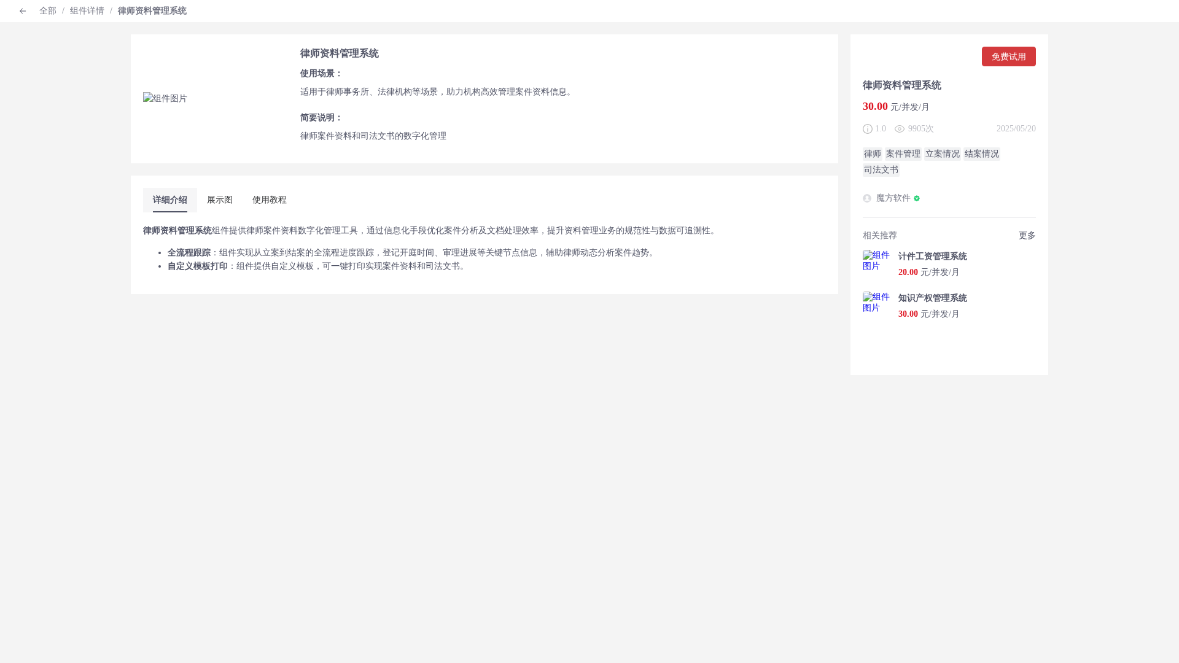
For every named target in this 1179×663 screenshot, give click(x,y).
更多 (1027, 235)
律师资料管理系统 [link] (152, 11)
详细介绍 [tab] (170, 199)
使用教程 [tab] (269, 199)
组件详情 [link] (87, 11)
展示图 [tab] (220, 199)
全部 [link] (47, 11)
